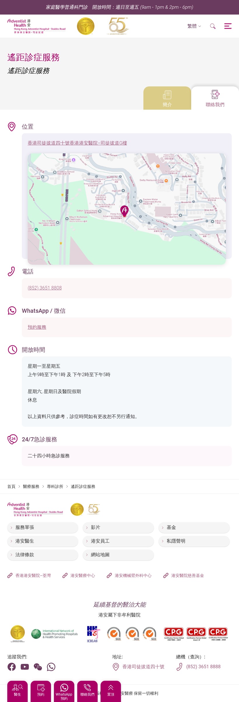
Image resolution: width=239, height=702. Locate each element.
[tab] (167, 98)
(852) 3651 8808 (45, 288)
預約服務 (37, 327)
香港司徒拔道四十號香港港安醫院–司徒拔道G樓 (77, 143)
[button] (194, 26)
